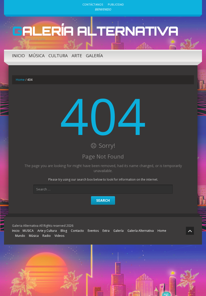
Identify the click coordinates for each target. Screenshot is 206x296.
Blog (64, 231)
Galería (94, 55)
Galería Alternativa (95, 31)
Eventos (93, 231)
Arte (77, 55)
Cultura (58, 55)
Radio (46, 236)
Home (20, 80)
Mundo (20, 236)
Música (37, 55)
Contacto (77, 231)
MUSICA (28, 231)
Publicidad (116, 4)
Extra (106, 231)
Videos (59, 236)
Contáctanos (92, 4)
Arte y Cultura (47, 231)
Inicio (18, 55)
